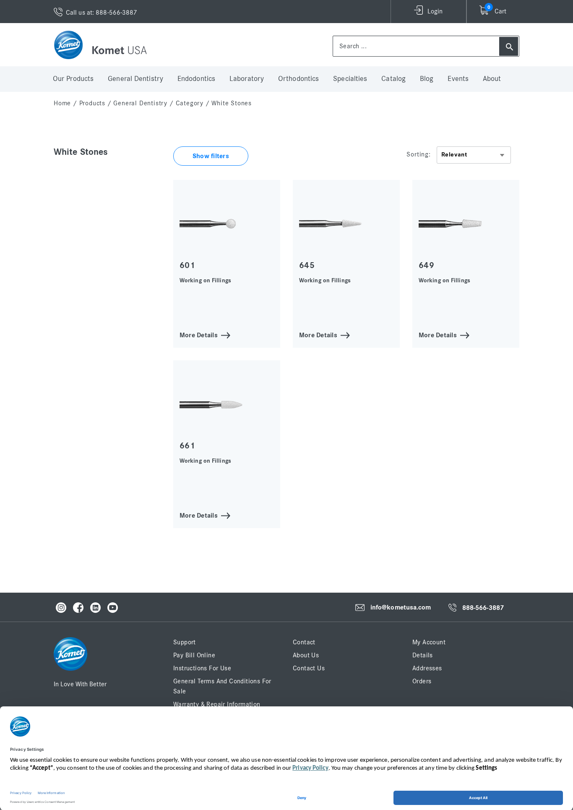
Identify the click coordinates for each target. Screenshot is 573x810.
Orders (421, 681)
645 (307, 265)
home (62, 103)
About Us (306, 655)
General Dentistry (135, 79)
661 (187, 445)
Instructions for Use (202, 668)
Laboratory (246, 79)
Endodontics (196, 79)
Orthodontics (298, 79)
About (492, 79)
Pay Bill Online (194, 655)
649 (426, 265)
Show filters (211, 156)
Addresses (427, 668)
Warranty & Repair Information (216, 704)
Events (458, 79)
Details (422, 655)
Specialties (350, 79)
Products (92, 103)
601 (187, 265)
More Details (199, 334)
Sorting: (418, 154)
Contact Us (309, 668)
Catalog (393, 79)
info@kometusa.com (400, 607)
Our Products (73, 79)
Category (189, 103)
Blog (426, 79)
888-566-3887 (483, 607)
